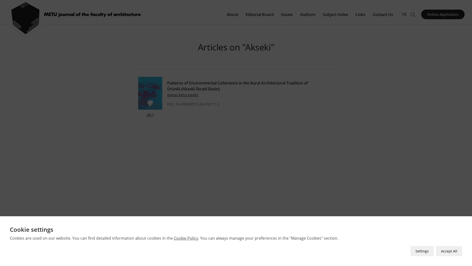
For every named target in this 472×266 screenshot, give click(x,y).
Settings (422, 251)
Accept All (449, 251)
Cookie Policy (186, 238)
